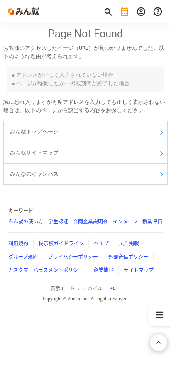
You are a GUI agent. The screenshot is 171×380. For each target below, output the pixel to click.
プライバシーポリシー (73, 256)
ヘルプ (101, 243)
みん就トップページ (34, 131)
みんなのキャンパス (34, 174)
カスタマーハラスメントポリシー (45, 270)
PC (112, 288)
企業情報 (103, 270)
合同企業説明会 (90, 221)
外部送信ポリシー (128, 256)
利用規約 (18, 243)
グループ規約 (23, 256)
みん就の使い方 (25, 221)
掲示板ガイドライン (61, 243)
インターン (125, 221)
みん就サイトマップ (34, 153)
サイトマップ (139, 270)
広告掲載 (129, 243)
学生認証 (58, 221)
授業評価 (152, 221)
